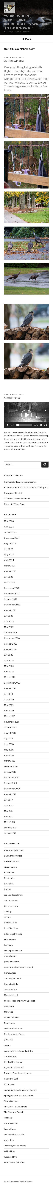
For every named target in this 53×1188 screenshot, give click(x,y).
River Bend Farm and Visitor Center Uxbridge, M (26, 487)
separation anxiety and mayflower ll (20, 1090)
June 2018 (9, 744)
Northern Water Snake (14, 1034)
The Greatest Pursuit (14, 1112)
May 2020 (9, 666)
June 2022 (9, 621)
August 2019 (10, 688)
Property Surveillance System (18, 1073)
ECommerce (10, 939)
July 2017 (8, 800)
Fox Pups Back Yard (13, 950)
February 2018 (11, 766)
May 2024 (9, 554)
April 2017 (9, 816)
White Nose (9, 1151)
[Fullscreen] (45, 425)
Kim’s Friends (12, 397)
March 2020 (9, 677)
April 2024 (9, 560)
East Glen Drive (11, 928)
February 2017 (11, 828)
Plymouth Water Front (14, 504)
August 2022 (10, 610)
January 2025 (10, 532)
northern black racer (13, 1028)
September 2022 (12, 605)
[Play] (7, 425)
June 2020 (9, 660)
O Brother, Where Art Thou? (17, 498)
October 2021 (10, 632)
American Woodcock (14, 850)
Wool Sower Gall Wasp (14, 1162)
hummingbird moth (12, 978)
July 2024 (8, 549)
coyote (7, 917)
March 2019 (9, 716)
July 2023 (8, 577)
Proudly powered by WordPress (18, 1181)
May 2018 (9, 750)
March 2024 (9, 566)
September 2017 (12, 789)
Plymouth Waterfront (14, 1067)
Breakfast (8, 884)
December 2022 (11, 588)
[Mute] (41, 425)
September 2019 (12, 683)
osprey (7, 1045)
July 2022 (8, 616)
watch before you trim (14, 1134)
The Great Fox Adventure (15, 1107)
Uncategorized (11, 1123)
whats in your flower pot (15, 1146)
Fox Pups (8, 945)
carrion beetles (11, 900)
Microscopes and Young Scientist (19, 1001)
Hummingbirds (11, 984)
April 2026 (9, 527)
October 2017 (10, 783)
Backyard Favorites (13, 856)
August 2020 (10, 649)
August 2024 (10, 543)
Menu (28, 39)
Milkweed (8, 1012)
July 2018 (8, 738)
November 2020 (12, 638)
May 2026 (9, 521)
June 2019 (9, 699)
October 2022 (10, 599)
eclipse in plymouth (13, 934)
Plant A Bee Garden (13, 1062)
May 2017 (8, 811)
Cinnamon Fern (11, 906)
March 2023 (9, 582)
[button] (26, 415)
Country (7, 911)
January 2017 (10, 833)
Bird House (9, 872)
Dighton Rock (10, 923)
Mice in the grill (11, 995)
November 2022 (12, 594)
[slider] (24, 425)
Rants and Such (11, 1079)
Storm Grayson (11, 1101)
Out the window (14, 60)
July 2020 (8, 655)
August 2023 (10, 571)
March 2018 (9, 761)
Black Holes (9, 878)
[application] (26, 415)
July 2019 (8, 694)
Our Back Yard (10, 1056)
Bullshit (7, 889)
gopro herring (10, 956)
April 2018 (9, 755)
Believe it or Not (11, 861)
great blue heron (11, 962)
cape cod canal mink (13, 895)
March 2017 (9, 822)
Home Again (10, 973)
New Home (9, 1023)
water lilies (9, 1140)
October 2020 (10, 644)
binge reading (10, 867)
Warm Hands (10, 1129)
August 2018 (10, 733)
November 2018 (12, 722)
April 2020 (9, 671)
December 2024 (12, 538)
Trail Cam (8, 1118)
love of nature (10, 989)
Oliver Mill (8, 1040)
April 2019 (9, 710)
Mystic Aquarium (12, 1017)
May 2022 (9, 627)
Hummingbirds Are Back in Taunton (20, 482)
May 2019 (9, 705)
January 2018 (10, 772)
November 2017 (11, 777)
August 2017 (10, 794)
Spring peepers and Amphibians (18, 1095)
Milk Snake (9, 1006)
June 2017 (9, 805)
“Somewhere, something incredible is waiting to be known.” (26, 22)
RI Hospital (9, 1084)
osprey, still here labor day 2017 (18, 1051)
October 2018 (10, 727)
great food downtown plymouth (18, 967)
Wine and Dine (10, 1157)
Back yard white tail (13, 493)
